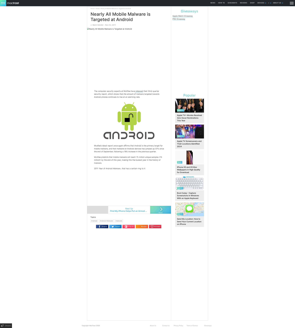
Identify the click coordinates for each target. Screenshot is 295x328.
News (97, 8)
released (139, 91)
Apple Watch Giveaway (183, 16)
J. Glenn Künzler (97, 25)
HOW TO (221, 3)
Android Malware (106, 221)
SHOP (252, 3)
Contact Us (166, 325)
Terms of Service (192, 325)
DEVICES (260, 3)
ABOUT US (277, 3)
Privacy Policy (178, 325)
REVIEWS (243, 3)
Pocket (157, 226)
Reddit (144, 226)
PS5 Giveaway (179, 19)
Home (92, 8)
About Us (153, 325)
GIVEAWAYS (232, 3)
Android (94, 221)
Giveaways (207, 325)
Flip (126, 226)
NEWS (212, 3)
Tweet (117, 226)
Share (104, 226)
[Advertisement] (129, 83)
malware (118, 221)
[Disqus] (129, 291)
